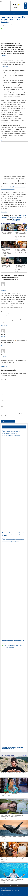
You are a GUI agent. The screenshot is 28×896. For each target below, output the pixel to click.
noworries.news (5, 66)
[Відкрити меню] (14, 13)
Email (2, 400)
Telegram (13, 218)
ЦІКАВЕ (22, 25)
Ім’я (2, 394)
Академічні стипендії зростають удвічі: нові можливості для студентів (13, 641)
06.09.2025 (4, 290)
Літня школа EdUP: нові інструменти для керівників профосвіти (12, 748)
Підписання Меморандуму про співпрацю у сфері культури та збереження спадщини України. (13, 534)
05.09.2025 (3, 25)
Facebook (20, 218)
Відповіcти (4, 325)
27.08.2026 (4, 643)
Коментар (4, 379)
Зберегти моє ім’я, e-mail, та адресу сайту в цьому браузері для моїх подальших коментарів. (14, 415)
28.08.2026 (4, 536)
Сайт (2, 407)
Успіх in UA (4, 55)
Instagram (16, 220)
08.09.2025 (4, 336)
